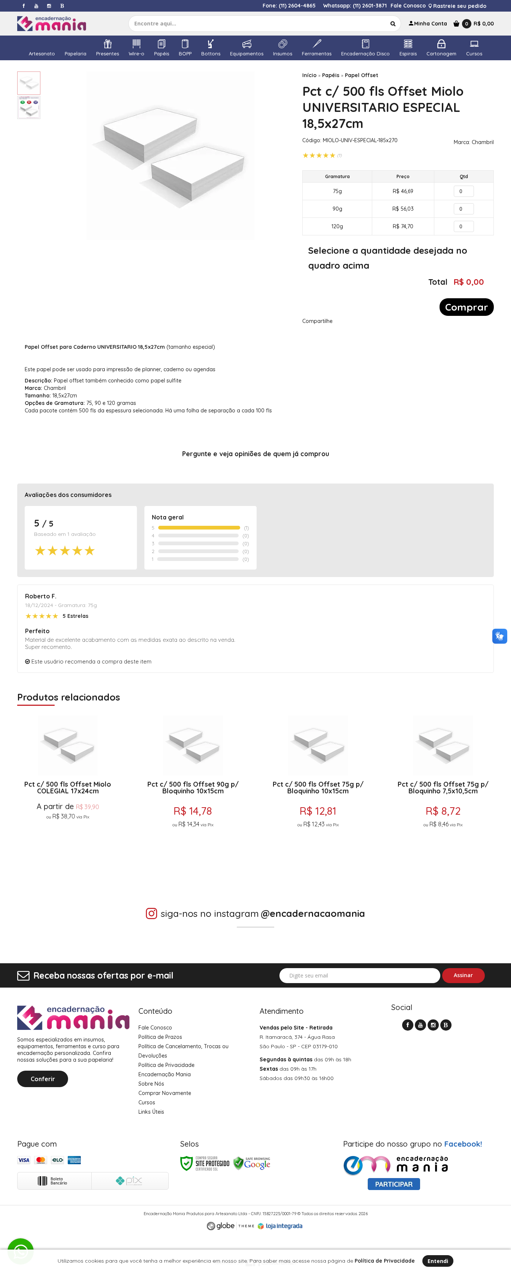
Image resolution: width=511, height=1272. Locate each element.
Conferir (43, 1079)
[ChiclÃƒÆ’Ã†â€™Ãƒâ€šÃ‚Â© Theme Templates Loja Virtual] (230, 1226)
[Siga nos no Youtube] (36, 6)
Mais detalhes (68, 850)
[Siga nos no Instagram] (49, 6)
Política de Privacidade (166, 1065)
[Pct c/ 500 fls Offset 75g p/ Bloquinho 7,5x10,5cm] (443, 797)
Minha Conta (430, 23)
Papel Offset (361, 75)
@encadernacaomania (313, 913)
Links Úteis (151, 1111)
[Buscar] (393, 23)
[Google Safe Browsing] (251, 1163)
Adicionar (96, 868)
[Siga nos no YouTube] (420, 1025)
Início (309, 75)
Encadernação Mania (164, 1074)
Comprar (466, 307)
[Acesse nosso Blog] (61, 6)
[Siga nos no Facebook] (23, 6)
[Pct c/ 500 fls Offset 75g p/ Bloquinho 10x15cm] (318, 797)
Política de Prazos (160, 1037)
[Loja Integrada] (280, 1226)
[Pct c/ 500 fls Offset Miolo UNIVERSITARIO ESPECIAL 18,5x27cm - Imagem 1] (28, 83)
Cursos (146, 1102)
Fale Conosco (408, 5)
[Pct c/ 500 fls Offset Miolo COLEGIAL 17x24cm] (68, 797)
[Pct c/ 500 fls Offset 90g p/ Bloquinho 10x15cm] (193, 797)
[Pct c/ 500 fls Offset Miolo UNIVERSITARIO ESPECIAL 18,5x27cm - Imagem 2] (28, 107)
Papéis (330, 75)
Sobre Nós (151, 1083)
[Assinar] (463, 975)
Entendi (438, 1261)
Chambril (483, 142)
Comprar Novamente (164, 1093)
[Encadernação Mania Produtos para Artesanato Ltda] (58, 23)
